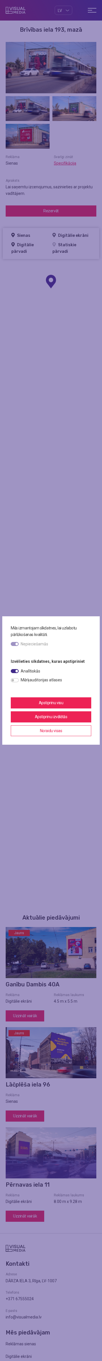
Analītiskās (30, 671)
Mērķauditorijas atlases (41, 680)
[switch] (15, 671)
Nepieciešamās (34, 644)
